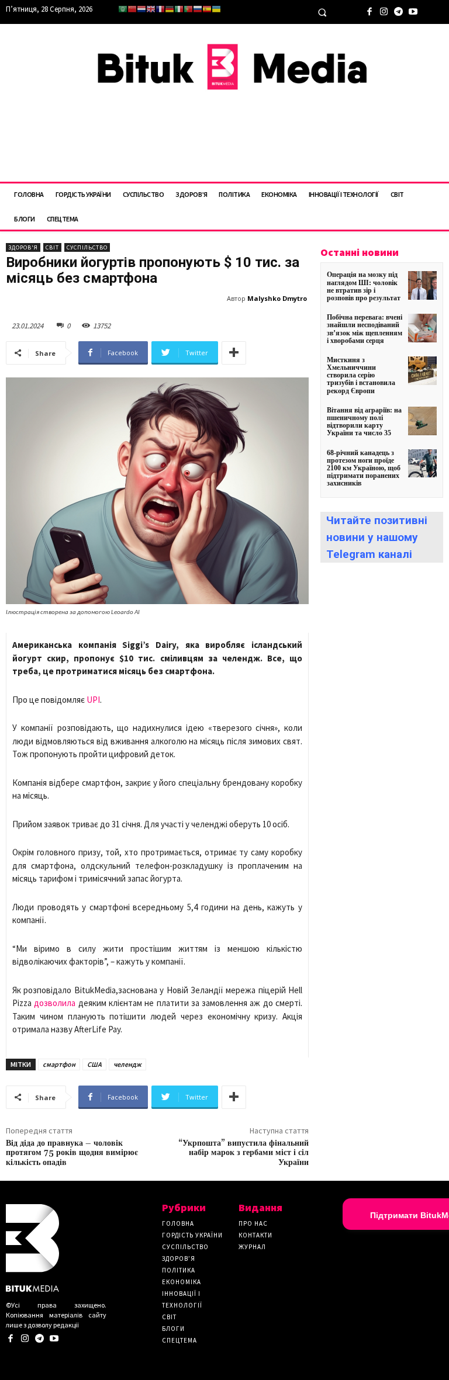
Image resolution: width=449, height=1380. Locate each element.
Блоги (173, 1328)
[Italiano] (179, 9)
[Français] (160, 9)
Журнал (252, 1247)
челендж (127, 1064)
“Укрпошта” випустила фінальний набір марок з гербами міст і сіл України (243, 1153)
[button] (322, 12)
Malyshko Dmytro (277, 298)
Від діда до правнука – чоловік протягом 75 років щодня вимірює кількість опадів (72, 1153)
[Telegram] (398, 10)
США (94, 1064)
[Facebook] (369, 10)
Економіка (181, 1282)
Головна (178, 1223)
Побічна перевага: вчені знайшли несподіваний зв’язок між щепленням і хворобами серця (364, 329)
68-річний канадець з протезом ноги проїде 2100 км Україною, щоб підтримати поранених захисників (363, 468)
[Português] (188, 9)
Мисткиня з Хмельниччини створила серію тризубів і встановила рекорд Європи (361, 375)
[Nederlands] (141, 9)
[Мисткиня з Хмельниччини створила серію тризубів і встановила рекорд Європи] (422, 370)
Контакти (255, 1235)
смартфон (59, 1064)
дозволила (54, 1002)
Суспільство (87, 247)
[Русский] (197, 9)
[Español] (207, 9)
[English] (151, 9)
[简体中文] (132, 9)
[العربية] (122, 9)
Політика (178, 1270)
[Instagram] (383, 10)
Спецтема (179, 1340)
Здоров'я (23, 247)
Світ (52, 247)
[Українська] (216, 9)
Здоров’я (178, 1258)
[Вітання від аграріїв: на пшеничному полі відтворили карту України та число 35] (422, 421)
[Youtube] (413, 10)
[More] (234, 353)
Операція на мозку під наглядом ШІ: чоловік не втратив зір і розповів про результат (363, 286)
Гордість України (192, 1235)
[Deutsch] (169, 9)
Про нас (253, 1223)
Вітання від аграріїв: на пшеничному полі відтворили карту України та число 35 (364, 422)
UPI (93, 699)
